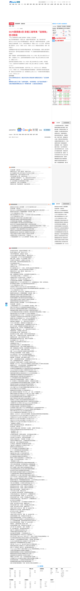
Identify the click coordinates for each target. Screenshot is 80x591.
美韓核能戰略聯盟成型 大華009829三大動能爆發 (21, 534)
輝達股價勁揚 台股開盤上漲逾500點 (18, 330)
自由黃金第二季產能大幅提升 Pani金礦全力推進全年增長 (23, 362)
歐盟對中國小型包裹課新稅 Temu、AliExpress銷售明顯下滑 (23, 318)
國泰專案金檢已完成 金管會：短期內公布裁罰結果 (65, 156)
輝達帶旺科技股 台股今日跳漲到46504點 (19, 174)
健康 (39, 4)
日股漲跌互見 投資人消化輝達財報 (18, 182)
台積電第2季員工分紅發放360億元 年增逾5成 (64, 241)
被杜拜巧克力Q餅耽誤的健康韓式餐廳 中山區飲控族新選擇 (67, 228)
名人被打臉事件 (59, 40)
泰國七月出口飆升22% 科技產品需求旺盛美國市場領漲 (22, 307)
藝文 (45, 583)
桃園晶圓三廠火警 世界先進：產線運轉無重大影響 (21, 327)
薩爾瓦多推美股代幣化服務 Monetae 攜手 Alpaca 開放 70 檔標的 (24, 393)
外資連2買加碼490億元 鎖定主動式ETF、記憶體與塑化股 (23, 498)
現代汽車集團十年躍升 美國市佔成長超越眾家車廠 (21, 467)
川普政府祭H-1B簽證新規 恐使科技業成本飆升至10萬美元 (23, 316)
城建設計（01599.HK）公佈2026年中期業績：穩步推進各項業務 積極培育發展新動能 (29, 414)
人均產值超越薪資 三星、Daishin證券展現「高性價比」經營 (67, 243)
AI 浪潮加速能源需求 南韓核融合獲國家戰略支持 (21, 473)
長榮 (34, 134)
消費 (55, 4)
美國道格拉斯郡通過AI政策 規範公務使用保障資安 (21, 404)
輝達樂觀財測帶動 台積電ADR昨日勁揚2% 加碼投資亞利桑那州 (24, 310)
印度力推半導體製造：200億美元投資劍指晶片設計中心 (22, 483)
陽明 (37, 134)
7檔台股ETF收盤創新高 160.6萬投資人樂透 (20, 445)
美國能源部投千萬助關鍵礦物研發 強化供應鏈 (20, 542)
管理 (40, 586)
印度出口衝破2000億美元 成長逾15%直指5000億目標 (66, 239)
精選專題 (41, 570)
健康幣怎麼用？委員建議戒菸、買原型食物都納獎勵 (65, 143)
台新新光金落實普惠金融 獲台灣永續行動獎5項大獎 (21, 429)
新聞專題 (42, 568)
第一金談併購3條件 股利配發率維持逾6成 (19, 528)
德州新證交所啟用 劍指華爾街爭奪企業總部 (20, 470)
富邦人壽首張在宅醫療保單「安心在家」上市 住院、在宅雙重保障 (25, 392)
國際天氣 (62, 575)
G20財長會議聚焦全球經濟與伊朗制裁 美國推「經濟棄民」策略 (24, 382)
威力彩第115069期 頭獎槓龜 (17, 511)
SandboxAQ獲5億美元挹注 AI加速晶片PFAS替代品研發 (22, 541)
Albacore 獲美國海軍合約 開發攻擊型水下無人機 (21, 412)
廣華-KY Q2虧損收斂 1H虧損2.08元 (18, 451)
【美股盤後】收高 (14, 432)
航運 (26, 134)
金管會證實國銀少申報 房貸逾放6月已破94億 (20, 515)
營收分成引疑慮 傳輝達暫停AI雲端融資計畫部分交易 (22, 326)
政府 (67, 4)
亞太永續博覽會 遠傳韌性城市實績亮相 (19, 456)
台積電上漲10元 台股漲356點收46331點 (19, 264)
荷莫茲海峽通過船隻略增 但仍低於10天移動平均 (21, 517)
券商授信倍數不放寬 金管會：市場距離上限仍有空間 (22, 497)
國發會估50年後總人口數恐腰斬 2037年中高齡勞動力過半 (67, 206)
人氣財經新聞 (66, 122)
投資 (40, 584)
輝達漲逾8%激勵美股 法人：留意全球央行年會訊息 (22, 179)
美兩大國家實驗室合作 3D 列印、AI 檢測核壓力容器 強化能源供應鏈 (25, 214)
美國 (20, 134)
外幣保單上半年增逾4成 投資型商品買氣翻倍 (20, 437)
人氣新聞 (56, 122)
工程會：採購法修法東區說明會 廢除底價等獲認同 (65, 139)
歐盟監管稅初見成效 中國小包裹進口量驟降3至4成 (21, 346)
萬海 (28, 134)
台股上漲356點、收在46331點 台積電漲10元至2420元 (22, 291)
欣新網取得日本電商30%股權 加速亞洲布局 (20, 454)
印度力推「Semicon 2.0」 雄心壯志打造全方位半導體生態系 (23, 544)
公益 (45, 584)
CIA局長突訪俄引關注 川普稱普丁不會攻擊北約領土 (66, 125)
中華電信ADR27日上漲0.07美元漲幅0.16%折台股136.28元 (23, 417)
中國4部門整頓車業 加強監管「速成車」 (19, 253)
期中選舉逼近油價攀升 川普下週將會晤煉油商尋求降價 (22, 283)
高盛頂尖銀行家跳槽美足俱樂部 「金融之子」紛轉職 (22, 379)
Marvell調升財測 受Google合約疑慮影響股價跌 (21, 354)
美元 (17, 134)
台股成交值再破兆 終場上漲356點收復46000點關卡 (22, 269)
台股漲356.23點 (13, 266)
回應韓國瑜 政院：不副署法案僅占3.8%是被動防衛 (65, 145)
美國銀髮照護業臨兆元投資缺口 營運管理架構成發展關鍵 (23, 552)
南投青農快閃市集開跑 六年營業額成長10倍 (20, 533)
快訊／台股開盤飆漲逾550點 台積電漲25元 (20, 360)
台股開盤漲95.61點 (14, 343)
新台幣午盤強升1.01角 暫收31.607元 (18, 252)
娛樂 (42, 4)
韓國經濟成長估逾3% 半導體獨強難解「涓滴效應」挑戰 (66, 212)
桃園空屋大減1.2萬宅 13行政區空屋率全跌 (19, 453)
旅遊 (58, 4)
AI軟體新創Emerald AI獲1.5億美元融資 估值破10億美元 (22, 475)
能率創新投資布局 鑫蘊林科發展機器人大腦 (20, 250)
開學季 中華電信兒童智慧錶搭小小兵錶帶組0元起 (21, 457)
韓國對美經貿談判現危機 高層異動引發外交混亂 (21, 553)
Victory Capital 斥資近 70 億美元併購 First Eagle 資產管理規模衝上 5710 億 (27, 548)
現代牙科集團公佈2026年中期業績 (18, 388)
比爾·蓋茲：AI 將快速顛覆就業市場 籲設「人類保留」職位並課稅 (24, 539)
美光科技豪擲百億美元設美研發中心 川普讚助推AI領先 (22, 395)
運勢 (34, 4)
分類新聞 (11, 568)
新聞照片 (26, 579)
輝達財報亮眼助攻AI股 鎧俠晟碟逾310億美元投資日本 (22, 385)
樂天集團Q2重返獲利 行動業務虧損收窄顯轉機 (20, 406)
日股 (15, 134)
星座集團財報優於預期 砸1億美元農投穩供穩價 (20, 561)
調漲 (31, 134)
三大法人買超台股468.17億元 (61, 214)
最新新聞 (56, 203)
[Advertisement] (30, 148)
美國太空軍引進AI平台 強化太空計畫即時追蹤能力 (21, 410)
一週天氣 (62, 572)
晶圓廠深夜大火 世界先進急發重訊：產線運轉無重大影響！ (23, 365)
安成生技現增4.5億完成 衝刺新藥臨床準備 (20, 344)
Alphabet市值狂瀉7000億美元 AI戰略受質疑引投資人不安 (23, 370)
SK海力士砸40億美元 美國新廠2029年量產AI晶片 (21, 322)
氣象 (62, 568)
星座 (37, 4)
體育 (45, 4)
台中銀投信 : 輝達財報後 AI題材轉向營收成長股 (20, 443)
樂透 (56, 570)
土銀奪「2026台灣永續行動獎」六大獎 (19, 459)
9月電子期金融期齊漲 (15, 272)
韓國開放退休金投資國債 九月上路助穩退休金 (20, 390)
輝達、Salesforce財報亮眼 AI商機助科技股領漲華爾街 (22, 351)
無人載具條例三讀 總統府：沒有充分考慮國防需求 (65, 152)
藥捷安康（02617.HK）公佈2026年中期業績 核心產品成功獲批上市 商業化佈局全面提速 (30, 363)
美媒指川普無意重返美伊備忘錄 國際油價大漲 (20, 424)
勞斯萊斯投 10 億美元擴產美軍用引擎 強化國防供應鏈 (66, 233)
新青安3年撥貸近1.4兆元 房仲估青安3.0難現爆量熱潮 (22, 319)
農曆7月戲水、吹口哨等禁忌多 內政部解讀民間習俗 (66, 146)
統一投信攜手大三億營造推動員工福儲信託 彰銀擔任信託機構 (24, 381)
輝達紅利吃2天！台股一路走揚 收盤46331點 (20, 171)
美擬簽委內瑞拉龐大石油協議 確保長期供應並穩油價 (22, 384)
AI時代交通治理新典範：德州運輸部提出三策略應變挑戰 (22, 464)
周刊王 (21, 28)
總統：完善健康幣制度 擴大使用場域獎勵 (63, 162)
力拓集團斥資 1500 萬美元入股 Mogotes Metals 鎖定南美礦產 (24, 403)
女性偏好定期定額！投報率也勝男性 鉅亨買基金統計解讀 (23, 434)
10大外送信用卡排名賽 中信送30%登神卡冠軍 (20, 435)
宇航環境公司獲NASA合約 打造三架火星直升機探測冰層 (22, 286)
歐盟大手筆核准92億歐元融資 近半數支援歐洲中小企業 (22, 398)
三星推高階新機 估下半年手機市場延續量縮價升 (21, 257)
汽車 (64, 4)
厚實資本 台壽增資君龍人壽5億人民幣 (19, 523)
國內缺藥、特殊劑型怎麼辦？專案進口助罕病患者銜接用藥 (67, 129)
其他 (20, 583)
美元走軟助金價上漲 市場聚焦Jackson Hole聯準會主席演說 (23, 371)
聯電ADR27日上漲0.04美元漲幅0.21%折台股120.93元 (22, 418)
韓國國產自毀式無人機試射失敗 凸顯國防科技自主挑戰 (66, 237)
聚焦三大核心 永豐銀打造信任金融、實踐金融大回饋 (22, 335)
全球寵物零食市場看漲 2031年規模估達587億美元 (21, 484)
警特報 (67, 570)
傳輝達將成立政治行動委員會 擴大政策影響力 (64, 158)
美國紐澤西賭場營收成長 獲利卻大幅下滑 (19, 301)
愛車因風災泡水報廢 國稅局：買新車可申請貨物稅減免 (22, 333)
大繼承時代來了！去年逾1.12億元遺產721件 (20, 279)
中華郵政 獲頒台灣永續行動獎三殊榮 (18, 531)
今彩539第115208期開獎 (15, 512)
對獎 (57, 568)
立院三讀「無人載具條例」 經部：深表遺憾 (20, 526)
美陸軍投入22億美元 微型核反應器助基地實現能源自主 (22, 399)
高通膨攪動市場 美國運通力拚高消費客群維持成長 (21, 374)
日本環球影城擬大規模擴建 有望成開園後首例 (64, 224)
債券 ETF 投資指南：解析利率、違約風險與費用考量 (22, 547)
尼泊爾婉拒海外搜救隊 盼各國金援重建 (24, 23)
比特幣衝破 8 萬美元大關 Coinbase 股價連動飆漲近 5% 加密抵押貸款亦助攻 (27, 407)
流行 (20, 576)
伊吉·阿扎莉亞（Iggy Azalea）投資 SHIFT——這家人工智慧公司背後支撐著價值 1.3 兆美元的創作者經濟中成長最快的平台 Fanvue (39, 536)
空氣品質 (59, 26)
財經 (22, 4)
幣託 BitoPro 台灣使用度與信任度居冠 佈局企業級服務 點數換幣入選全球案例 (27, 210)
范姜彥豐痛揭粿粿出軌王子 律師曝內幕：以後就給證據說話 (26, 83)
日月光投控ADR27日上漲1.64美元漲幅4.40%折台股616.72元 (67, 154)
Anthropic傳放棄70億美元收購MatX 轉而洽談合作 (21, 255)
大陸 (70, 4)
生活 (48, 4)
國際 (28, 4)
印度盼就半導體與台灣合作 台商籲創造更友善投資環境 (22, 440)
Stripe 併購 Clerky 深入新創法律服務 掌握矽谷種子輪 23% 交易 (24, 387)
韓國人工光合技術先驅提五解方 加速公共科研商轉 (21, 478)
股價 (23, 134)
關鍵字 (51, 579)
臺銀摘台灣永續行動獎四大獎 (16, 446)
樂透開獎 (68, 26)
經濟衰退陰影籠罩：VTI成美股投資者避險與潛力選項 (22, 559)
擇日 (51, 573)
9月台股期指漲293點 (15, 263)
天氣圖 (62, 576)
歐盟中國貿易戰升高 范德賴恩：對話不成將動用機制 (66, 135)
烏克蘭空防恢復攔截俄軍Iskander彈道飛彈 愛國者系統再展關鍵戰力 (25, 368)
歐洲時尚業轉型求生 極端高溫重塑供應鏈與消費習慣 (22, 481)
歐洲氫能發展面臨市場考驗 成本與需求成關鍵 (20, 396)
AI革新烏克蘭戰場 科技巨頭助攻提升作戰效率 (20, 366)
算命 (51, 570)
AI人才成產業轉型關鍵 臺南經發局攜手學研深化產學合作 (23, 520)
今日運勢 (58, 23)
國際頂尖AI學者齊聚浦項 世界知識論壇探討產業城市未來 (66, 235)
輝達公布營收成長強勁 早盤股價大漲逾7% (20, 489)
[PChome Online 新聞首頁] (25, 2)
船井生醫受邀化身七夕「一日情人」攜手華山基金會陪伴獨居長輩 (24, 268)
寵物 (20, 570)
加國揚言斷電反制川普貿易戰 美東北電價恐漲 (20, 376)
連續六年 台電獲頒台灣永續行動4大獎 (18, 530)
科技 (25, 4)
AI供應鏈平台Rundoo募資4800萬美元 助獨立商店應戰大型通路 (24, 558)
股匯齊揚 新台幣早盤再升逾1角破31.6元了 (20, 341)
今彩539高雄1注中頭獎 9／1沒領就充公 (19, 275)
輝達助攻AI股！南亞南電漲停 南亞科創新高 (20, 184)
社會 (19, 4)
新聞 (10, 26)
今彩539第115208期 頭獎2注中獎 (18, 490)
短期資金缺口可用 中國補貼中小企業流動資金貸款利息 (22, 519)
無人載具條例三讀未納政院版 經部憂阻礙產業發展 (21, 492)
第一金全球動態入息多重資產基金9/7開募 (19, 181)
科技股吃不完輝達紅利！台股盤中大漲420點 (20, 260)
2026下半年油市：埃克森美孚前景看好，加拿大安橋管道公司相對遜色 (26, 476)
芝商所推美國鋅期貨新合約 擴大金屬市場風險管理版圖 (22, 468)
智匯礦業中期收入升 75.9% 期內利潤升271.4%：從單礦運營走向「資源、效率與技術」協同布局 (31, 282)
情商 (20, 572)
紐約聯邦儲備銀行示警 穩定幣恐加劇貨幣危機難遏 (65, 226)
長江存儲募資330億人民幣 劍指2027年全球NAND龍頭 (22, 173)
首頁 (10, 4)
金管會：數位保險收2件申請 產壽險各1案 (19, 503)
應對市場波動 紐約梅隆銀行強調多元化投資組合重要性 (22, 472)
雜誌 (61, 4)
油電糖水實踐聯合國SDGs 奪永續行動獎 (63, 141)
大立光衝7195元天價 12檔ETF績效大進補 (20, 349)
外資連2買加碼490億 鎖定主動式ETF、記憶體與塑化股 (22, 494)
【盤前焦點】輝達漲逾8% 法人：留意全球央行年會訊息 (23, 177)
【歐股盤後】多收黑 (14, 461)
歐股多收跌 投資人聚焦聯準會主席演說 (19, 442)
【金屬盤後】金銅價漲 (15, 423)
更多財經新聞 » (48, 137)
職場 (31, 4)
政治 (16, 4)
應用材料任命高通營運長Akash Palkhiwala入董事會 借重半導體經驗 (25, 409)
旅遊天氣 (62, 573)
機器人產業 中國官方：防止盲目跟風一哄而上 (20, 258)
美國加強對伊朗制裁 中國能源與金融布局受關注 (64, 222)
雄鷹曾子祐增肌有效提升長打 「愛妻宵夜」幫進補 (65, 160)
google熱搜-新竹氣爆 (60, 38)
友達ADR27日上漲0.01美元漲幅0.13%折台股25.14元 (22, 420)
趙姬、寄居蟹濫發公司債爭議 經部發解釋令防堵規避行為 (23, 274)
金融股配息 (64, 23)
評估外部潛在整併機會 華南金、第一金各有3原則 (21, 495)
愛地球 (46, 586)
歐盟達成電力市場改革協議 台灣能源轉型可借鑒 (64, 220)
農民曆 (54, 23)
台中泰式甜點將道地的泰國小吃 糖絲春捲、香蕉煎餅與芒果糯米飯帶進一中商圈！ (28, 225)
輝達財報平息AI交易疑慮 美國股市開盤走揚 (20, 509)
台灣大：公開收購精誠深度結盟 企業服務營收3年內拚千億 (23, 324)
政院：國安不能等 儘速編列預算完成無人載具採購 (65, 137)
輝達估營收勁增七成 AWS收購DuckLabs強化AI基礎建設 (22, 313)
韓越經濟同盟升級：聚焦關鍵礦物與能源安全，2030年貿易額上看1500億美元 (27, 479)
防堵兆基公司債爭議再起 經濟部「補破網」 (20, 352)
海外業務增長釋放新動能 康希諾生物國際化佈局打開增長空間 (24, 537)
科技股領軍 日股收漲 (59, 208)
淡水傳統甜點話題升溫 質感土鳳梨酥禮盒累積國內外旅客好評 (24, 227)
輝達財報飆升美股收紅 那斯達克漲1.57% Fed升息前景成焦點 (23, 373)
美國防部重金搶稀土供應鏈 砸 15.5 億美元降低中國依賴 (22, 545)
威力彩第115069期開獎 (15, 500)
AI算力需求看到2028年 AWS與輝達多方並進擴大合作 (66, 148)
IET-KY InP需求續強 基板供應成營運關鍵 (19, 450)
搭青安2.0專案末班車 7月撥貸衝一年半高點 (20, 439)
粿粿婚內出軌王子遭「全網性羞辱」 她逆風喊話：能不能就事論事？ (28, 81)
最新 (10, 570)
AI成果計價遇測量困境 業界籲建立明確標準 (19, 550)
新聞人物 (31, 568)
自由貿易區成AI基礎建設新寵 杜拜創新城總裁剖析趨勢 (22, 462)
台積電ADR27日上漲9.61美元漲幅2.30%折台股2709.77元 (23, 421)
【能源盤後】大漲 (14, 431)
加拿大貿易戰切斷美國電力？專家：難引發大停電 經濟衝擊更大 (24, 563)
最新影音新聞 (66, 203)
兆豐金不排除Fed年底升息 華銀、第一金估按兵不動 (22, 508)
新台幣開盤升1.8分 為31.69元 (17, 340)
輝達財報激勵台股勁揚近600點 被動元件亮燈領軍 (21, 338)
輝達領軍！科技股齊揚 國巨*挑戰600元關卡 (20, 357)
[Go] (52, 2)
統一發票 (57, 572)
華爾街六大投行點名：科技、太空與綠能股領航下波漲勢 (22, 556)
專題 (13, 4)
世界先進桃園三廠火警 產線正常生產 (18, 176)
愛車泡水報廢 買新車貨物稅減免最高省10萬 (20, 261)
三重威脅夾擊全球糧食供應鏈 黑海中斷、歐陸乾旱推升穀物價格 (24, 401)
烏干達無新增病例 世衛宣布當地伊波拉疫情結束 (65, 150)
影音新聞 (11, 579)
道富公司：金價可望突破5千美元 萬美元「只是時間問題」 (23, 465)
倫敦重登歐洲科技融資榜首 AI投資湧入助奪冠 (20, 555)
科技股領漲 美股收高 (15, 426)
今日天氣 (54, 26)
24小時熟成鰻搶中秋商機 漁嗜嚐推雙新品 (19, 377)
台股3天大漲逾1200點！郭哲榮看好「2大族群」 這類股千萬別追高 (25, 428)
